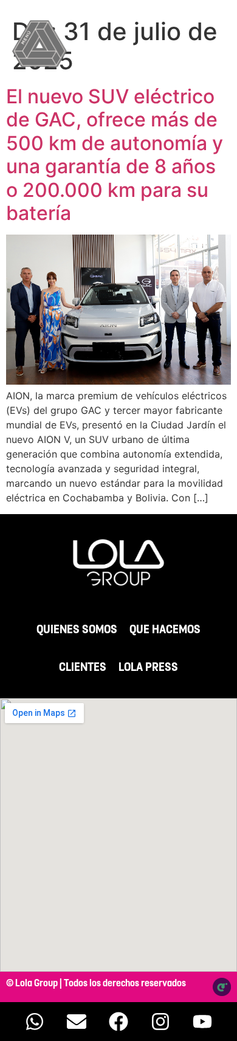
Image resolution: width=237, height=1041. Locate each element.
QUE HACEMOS (165, 629)
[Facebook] (118, 1021)
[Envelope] (76, 1021)
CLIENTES (82, 667)
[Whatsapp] (34, 1021)
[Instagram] (160, 1021)
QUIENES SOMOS (76, 629)
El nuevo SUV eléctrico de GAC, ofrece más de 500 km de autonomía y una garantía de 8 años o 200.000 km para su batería (114, 154)
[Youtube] (202, 1021)
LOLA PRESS (148, 667)
